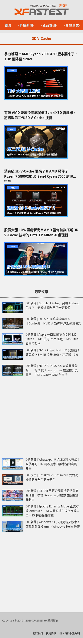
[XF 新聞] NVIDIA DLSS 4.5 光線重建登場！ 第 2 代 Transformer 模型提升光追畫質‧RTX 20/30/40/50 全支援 (53, 370)
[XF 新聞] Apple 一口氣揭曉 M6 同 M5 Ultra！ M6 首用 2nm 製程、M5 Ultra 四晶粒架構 (52, 338)
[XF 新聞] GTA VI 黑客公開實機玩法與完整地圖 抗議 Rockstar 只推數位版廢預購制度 (52, 495)
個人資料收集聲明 (69, 633)
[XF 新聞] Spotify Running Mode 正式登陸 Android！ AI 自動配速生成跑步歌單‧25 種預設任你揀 (52, 510)
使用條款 (51, 633)
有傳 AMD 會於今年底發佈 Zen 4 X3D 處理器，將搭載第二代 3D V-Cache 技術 (40, 115)
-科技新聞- (26, 25)
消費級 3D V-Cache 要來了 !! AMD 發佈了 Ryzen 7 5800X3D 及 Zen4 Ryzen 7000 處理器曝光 (40, 175)
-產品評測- (49, 25)
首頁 (8, 25)
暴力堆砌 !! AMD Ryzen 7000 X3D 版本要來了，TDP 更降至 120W (41, 56)
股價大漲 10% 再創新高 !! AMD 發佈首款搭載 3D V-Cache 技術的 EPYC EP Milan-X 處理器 (41, 232)
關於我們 (38, 633)
